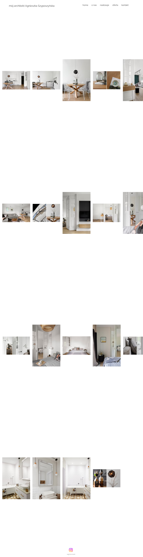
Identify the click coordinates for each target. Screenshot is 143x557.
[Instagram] (70, 550)
